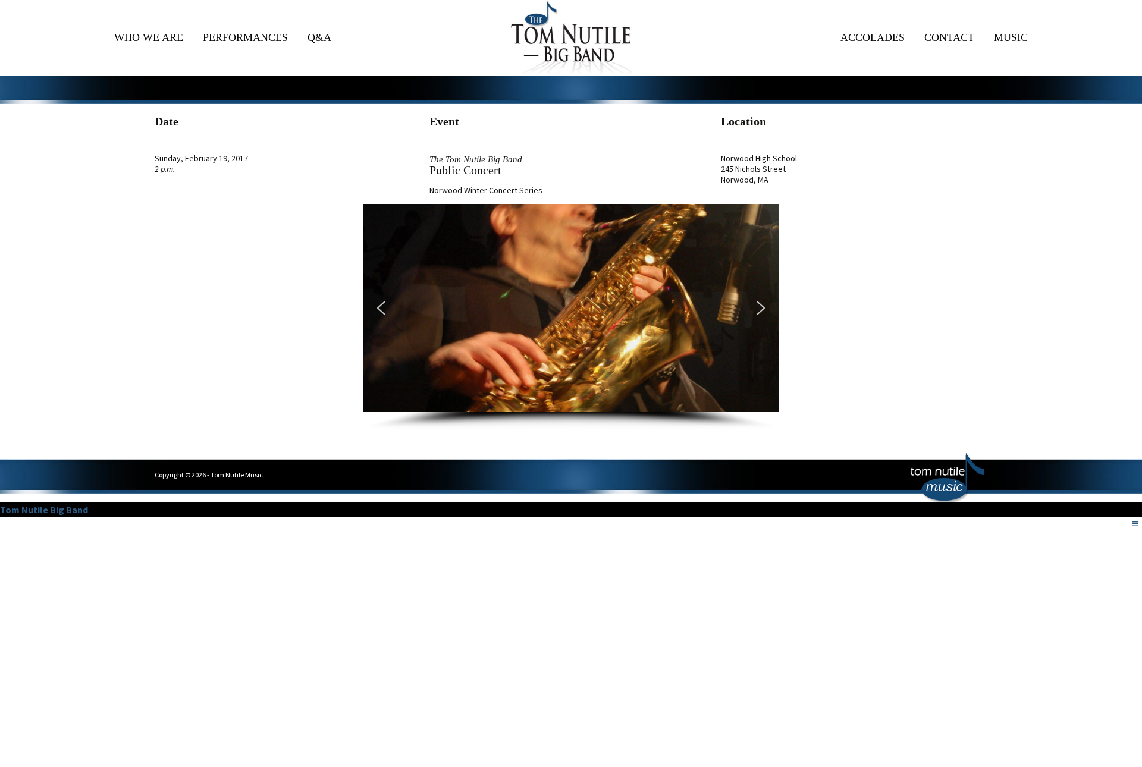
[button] (381, 308)
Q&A (319, 37)
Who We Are (148, 37)
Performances (245, 37)
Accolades (872, 37)
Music (1011, 37)
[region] (571, 317)
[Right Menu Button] (1135, 524)
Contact (949, 37)
